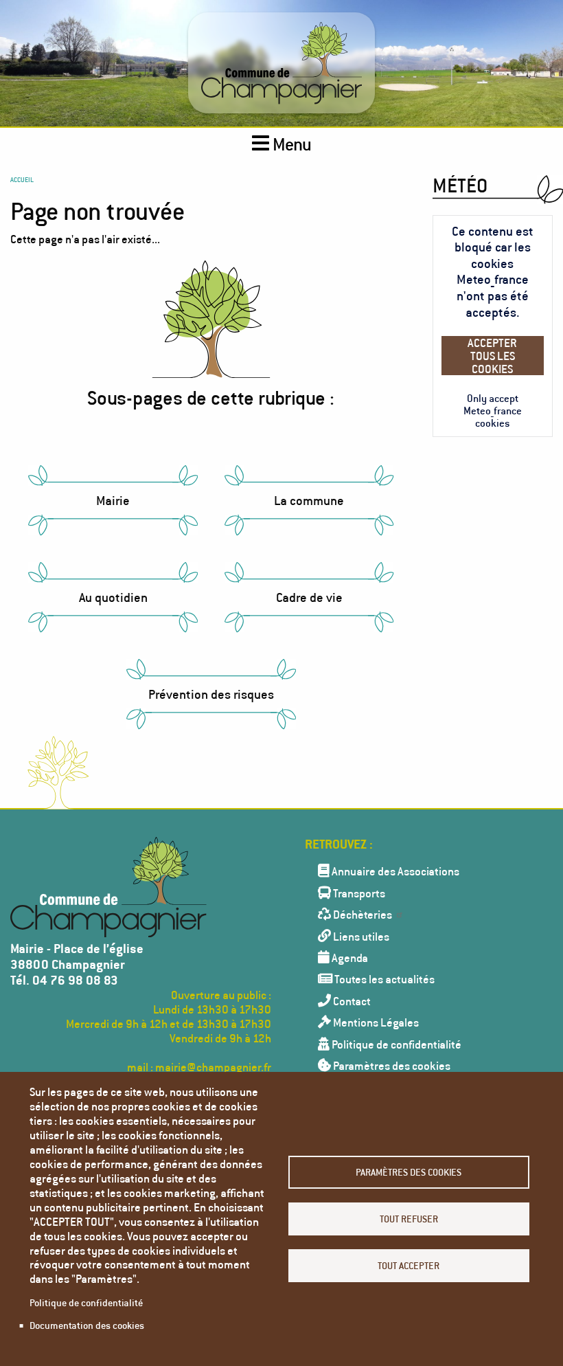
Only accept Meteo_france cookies (492, 410)
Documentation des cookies (87, 1325)
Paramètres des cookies (408, 1172)
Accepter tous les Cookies (492, 355)
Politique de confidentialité (86, 1302)
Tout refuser (409, 1218)
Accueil (22, 179)
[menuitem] (422, 871)
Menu (290, 144)
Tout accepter (408, 1265)
